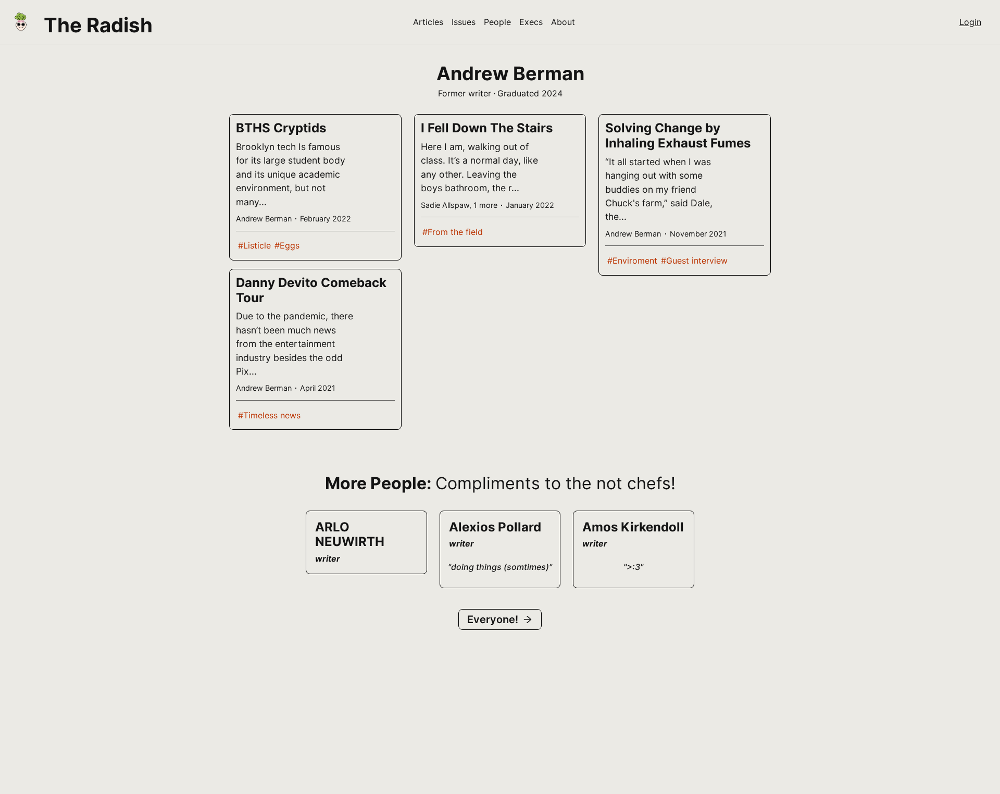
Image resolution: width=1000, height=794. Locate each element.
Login (970, 22)
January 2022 (530, 205)
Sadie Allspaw (445, 205)
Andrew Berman (264, 218)
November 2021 (698, 233)
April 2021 (317, 387)
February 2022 (325, 218)
